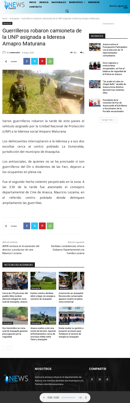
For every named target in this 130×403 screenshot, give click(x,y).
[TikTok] (107, 379)
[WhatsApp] (50, 61)
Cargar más (107, 119)
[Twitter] (34, 61)
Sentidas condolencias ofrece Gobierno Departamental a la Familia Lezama (67, 250)
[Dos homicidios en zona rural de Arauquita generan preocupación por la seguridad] (15, 316)
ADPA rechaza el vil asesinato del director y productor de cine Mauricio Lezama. (20, 250)
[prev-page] (4, 347)
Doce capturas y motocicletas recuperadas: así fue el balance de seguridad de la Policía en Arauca (114, 68)
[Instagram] (100, 379)
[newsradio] (4, 52)
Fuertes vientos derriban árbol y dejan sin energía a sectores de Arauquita (42, 296)
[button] (67, 11)
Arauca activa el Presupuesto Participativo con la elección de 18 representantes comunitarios (115, 50)
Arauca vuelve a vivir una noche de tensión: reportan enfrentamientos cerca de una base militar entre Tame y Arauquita (43, 334)
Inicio (4, 18)
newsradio (14, 52)
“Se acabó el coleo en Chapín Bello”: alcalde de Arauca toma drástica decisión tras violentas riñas (114, 87)
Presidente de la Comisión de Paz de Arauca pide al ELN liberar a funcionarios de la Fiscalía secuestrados (115, 106)
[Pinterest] (42, 61)
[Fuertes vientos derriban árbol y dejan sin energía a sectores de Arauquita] (43, 281)
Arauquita (14, 18)
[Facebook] (26, 61)
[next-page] (10, 347)
